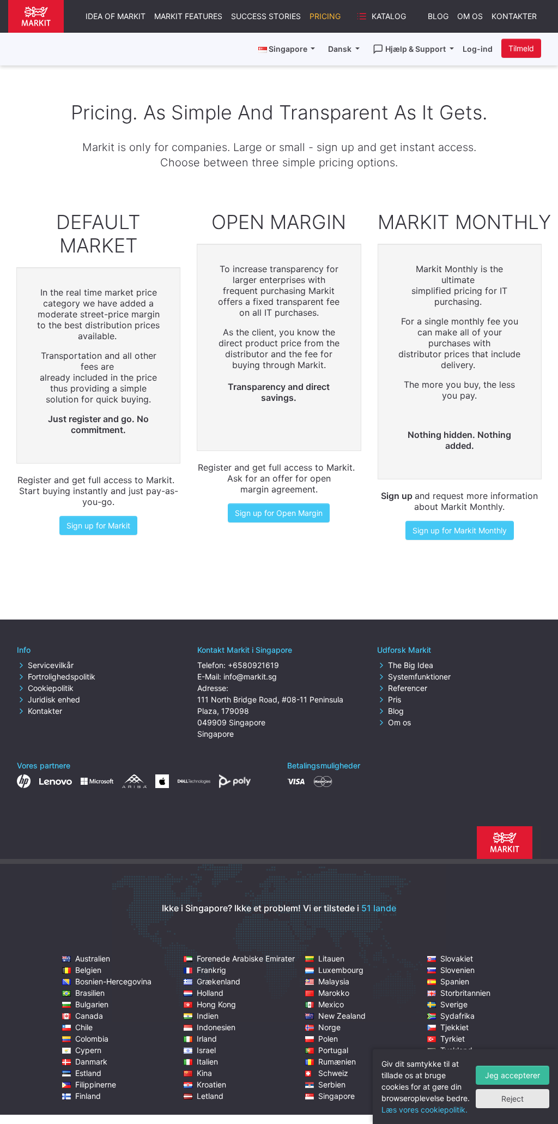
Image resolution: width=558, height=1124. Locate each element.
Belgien (88, 970)
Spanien (454, 981)
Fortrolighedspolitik (61, 676)
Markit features (188, 16)
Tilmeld (521, 48)
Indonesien (216, 1027)
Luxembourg (340, 970)
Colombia (91, 1038)
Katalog (389, 16)
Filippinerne (95, 1084)
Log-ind (478, 48)
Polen (328, 1038)
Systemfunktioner (419, 676)
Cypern (88, 1050)
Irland (207, 1038)
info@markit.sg (250, 676)
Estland (88, 1073)
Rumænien (337, 1061)
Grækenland (218, 981)
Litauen (331, 958)
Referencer (407, 688)
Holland (210, 992)
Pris (394, 699)
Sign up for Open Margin (279, 513)
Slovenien (457, 970)
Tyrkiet (452, 1038)
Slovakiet (456, 958)
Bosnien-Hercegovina (113, 981)
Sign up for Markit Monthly (460, 530)
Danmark (91, 1061)
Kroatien (211, 1084)
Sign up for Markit (98, 525)
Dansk (340, 48)
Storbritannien (465, 992)
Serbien (331, 1084)
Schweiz (333, 1073)
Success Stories (266, 16)
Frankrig (211, 970)
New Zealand (342, 1015)
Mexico (331, 1004)
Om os (470, 16)
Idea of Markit (115, 16)
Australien (92, 958)
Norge (329, 1027)
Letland (210, 1096)
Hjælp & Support (416, 48)
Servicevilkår (51, 665)
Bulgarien (91, 1004)
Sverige (454, 1004)
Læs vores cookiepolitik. (424, 1109)
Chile (84, 1027)
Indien (208, 1015)
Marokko (333, 992)
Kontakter (514, 16)
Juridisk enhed (54, 699)
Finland (88, 1096)
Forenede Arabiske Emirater (246, 958)
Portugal (333, 1050)
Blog (438, 16)
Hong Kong (216, 1004)
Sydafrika (457, 1015)
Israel (206, 1050)
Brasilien (90, 992)
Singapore (336, 1096)
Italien (207, 1061)
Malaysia (333, 981)
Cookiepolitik (51, 688)
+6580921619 (253, 665)
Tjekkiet (454, 1027)
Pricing (325, 16)
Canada (89, 1015)
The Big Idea (410, 665)
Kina (204, 1073)
